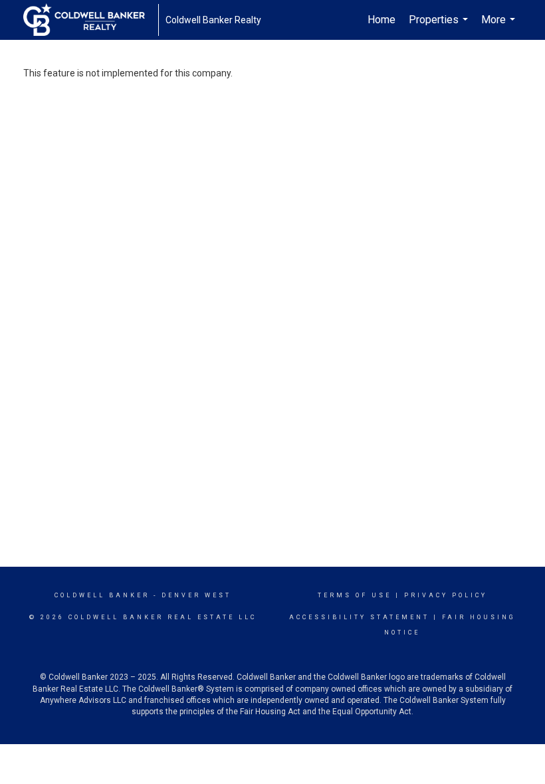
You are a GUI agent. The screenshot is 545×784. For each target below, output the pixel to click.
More (499, 26)
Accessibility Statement (359, 617)
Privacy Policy (445, 595)
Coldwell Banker (102, 595)
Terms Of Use (354, 595)
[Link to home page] (90, 20)
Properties (440, 26)
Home (381, 19)
